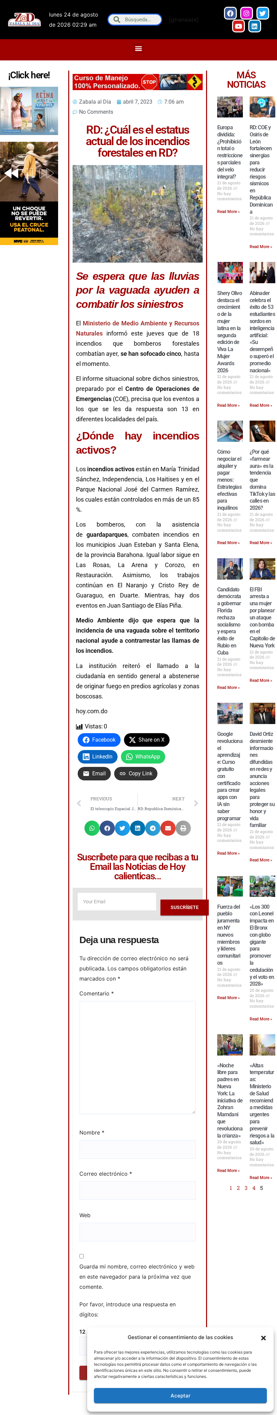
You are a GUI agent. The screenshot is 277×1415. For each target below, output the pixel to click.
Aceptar (181, 1395)
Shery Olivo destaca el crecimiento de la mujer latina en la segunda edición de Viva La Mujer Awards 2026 (229, 332)
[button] (263, 1337)
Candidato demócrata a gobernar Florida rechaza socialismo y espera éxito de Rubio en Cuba (229, 621)
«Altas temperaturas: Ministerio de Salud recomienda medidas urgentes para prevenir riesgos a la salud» (262, 1104)
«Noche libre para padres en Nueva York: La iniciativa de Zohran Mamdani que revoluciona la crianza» (230, 1100)
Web (85, 1215)
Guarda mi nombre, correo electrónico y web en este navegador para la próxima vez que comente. (137, 1276)
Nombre (91, 1132)
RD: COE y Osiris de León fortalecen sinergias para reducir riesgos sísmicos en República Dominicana (261, 169)
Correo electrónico (105, 1173)
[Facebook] (230, 13)
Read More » (228, 211)
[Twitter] (262, 13)
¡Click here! (29, 75)
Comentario (96, 993)
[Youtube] (238, 26)
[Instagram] (246, 13)
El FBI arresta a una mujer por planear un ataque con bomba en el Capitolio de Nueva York (262, 617)
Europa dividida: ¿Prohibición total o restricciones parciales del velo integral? (230, 152)
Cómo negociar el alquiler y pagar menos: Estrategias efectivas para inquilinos (229, 480)
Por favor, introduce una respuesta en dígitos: (127, 1309)
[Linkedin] (254, 26)
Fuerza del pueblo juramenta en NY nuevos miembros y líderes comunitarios (229, 935)
